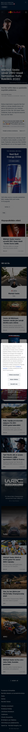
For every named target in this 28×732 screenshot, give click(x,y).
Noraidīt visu (14, 384)
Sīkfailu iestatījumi (14, 374)
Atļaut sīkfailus (14, 379)
